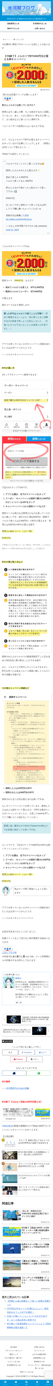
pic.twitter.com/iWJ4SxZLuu (19, 219)
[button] (35, 1059)
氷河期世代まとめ (14, 1365)
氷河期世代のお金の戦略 (17, 1088)
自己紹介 (13, 1347)
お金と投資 (8, 1041)
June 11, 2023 (12, 230)
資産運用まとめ (39, 1358)
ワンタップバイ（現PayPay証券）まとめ (39, 1366)
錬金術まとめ (39, 1361)
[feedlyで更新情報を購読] (20, 1002)
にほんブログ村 (9, 952)
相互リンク (13, 1354)
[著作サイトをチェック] (16, 1002)
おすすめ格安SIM (39, 1354)
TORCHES (7, 1126)
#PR (27, 215)
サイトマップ (39, 1351)
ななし (18, 978)
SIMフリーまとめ (26, 1372)
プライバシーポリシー (13, 1351)
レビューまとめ (14, 1361)
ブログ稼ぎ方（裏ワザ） (13, 1358)
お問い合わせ (39, 1347)
